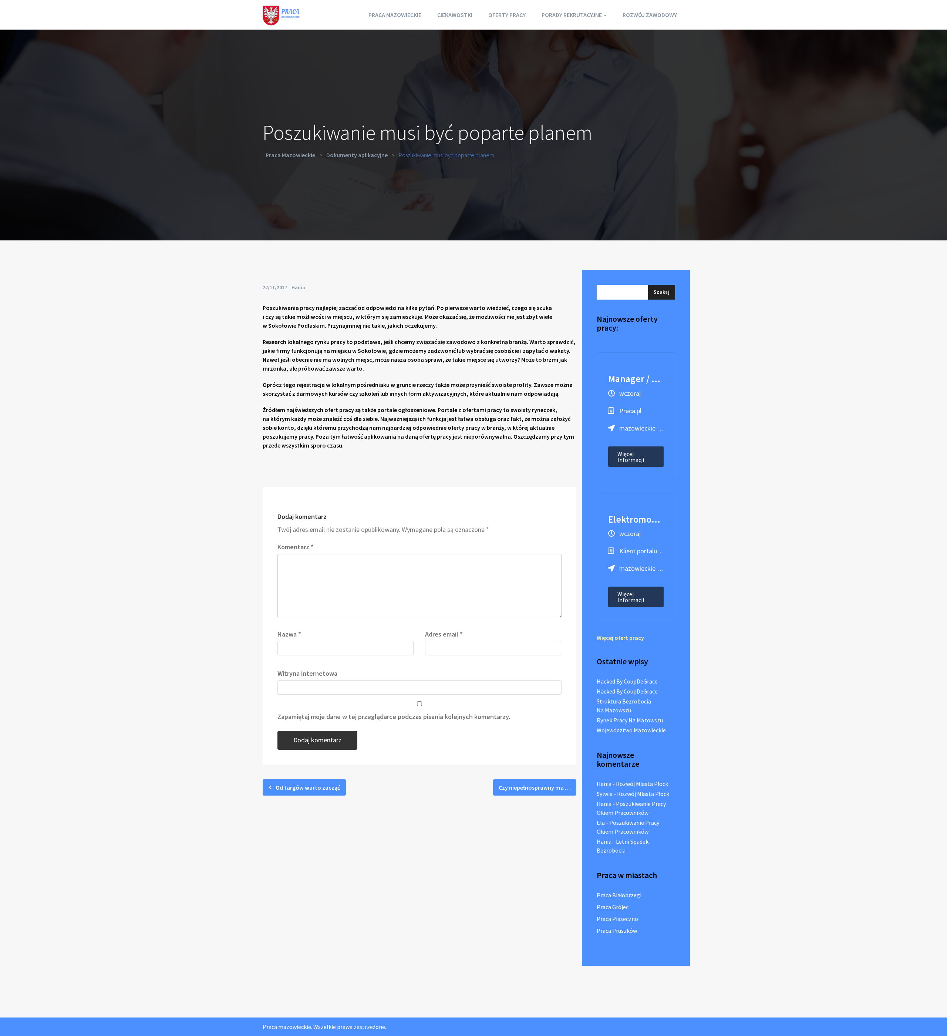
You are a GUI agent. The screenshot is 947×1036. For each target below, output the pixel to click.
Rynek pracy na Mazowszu (630, 720)
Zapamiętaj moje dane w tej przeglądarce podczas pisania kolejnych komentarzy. (393, 716)
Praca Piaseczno (617, 918)
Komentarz (295, 547)
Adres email (444, 634)
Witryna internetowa (307, 673)
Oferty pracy (507, 14)
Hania (298, 287)
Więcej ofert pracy (620, 637)
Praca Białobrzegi (619, 895)
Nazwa (289, 634)
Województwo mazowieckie (631, 730)
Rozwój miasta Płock (642, 783)
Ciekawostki (454, 14)
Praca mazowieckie (394, 14)
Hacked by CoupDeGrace (627, 681)
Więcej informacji (630, 456)
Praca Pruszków (617, 930)
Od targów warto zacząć (307, 787)
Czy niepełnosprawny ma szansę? (537, 787)
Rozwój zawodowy (650, 14)
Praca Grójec (612, 907)
